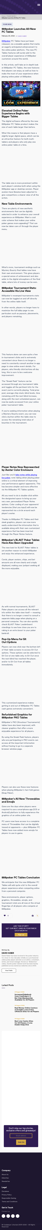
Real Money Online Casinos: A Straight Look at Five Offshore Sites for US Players (27, 1009)
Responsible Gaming (9, 1198)
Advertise (5, 1178)
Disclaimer (5, 1191)
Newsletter (6, 1181)
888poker (6, 41)
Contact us (6, 1211)
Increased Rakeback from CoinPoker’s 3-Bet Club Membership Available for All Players (24, 997)
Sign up (21, 935)
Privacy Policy (7, 1195)
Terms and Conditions (9, 1201)
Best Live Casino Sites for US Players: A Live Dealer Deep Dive (24, 1023)
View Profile (8, 970)
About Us (5, 1174)
